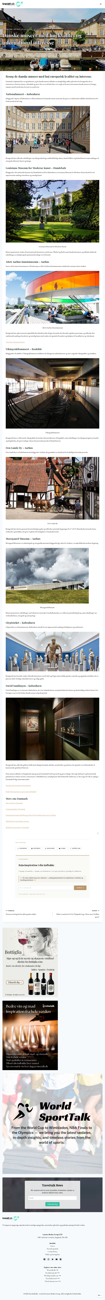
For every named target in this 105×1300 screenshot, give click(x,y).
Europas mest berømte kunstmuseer (18, 785)
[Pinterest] (60, 1259)
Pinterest (37, 848)
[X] (52, 1259)
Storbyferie (40, 29)
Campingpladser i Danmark (15, 809)
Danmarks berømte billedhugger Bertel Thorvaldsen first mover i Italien (31, 815)
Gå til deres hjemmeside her (15, 342)
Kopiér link (76, 848)
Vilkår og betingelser (52, 1254)
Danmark (7, 29)
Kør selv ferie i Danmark (14, 803)
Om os (52, 1246)
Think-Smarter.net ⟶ (52, 1281)
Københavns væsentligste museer (17, 821)
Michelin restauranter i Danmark (17, 827)
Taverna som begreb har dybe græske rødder (21, 912)
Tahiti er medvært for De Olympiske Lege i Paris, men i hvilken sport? (77, 914)
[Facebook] (44, 1259)
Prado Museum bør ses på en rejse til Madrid (21, 791)
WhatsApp (50, 848)
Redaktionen (7, 49)
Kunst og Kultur (23, 29)
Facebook (23, 848)
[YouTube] (56, 1259)
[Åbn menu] (101, 4)
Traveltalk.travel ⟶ (52, 1278)
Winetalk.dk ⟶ (52, 1270)
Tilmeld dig (52, 1204)
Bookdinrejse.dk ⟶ (52, 1273)
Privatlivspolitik (52, 1249)
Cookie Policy (52, 1251)
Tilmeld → (80, 888)
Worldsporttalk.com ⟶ (52, 1275)
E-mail (63, 848)
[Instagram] (48, 1259)
